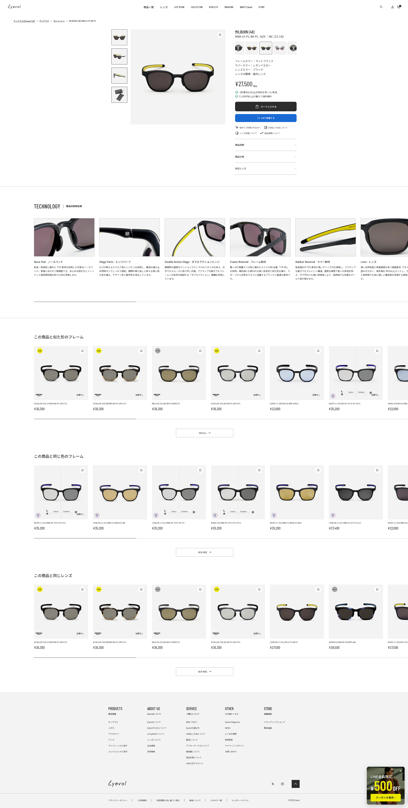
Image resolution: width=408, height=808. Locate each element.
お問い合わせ (231, 751)
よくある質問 (231, 733)
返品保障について (272, 133)
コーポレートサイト (240, 800)
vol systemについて (155, 733)
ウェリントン (59, 20)
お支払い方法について (277, 127)
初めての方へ (192, 722)
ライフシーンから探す (117, 745)
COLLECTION (197, 6)
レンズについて (154, 739)
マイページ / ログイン (234, 745)
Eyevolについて (154, 722)
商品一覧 (149, 7)
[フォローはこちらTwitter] (272, 784)
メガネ (111, 727)
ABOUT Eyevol (246, 6)
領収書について (193, 751)
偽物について (195, 800)
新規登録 (229, 739)
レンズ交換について (248, 133)
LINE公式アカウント (194, 763)
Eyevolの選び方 (193, 727)
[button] (238, 48)
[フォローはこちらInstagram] (282, 784)
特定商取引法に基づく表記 (168, 800)
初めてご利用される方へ (250, 127)
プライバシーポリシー (117, 800)
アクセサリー (114, 733)
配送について (192, 739)
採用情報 (151, 751)
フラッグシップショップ (274, 722)
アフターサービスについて (197, 745)
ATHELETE (213, 6)
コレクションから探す (117, 751)
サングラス (44, 20)
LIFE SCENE (179, 6)
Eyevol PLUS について (156, 727)
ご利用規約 (142, 800)
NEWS (227, 727)
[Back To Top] (296, 784)
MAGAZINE (229, 6)
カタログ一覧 (216, 800)
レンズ (164, 7)
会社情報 (151, 745)
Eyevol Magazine (232, 722)
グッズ (111, 739)
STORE (262, 6)
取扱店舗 (268, 727)
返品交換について (193, 757)
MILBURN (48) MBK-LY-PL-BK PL (82, 20)
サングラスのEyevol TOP (24, 21)
